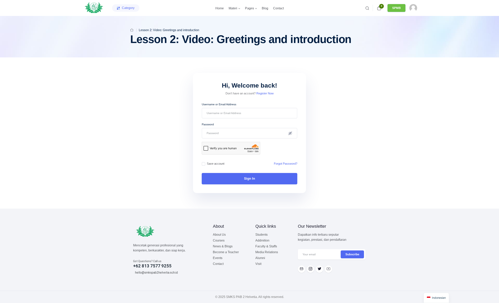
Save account (215, 163)
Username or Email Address (219, 104)
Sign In (249, 178)
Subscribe (352, 254)
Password (208, 124)
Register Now (265, 93)
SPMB (396, 8)
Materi (233, 8)
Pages (249, 8)
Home (219, 8)
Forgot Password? (285, 163)
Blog (265, 8)
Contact (278, 8)
